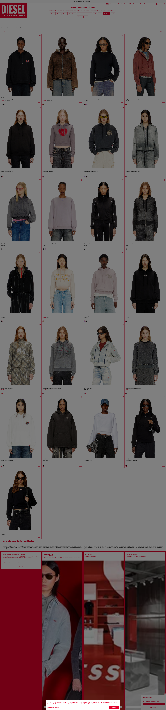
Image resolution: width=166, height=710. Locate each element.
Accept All (114, 707)
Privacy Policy (84, 703)
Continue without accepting (53, 707)
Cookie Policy (91, 703)
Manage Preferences (72, 703)
